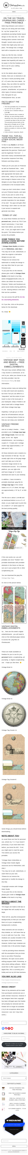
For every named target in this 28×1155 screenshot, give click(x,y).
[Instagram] (6, 1028)
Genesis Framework (13, 1151)
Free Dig (4, 980)
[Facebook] (3, 1028)
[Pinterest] (9, 1028)
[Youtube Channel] (12, 1028)
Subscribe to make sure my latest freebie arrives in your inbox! (14, 1044)
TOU (13, 842)
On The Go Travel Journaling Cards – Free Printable (14, 20)
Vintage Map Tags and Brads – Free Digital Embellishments (14, 363)
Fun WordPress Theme (18, 1150)
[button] (14, 12)
